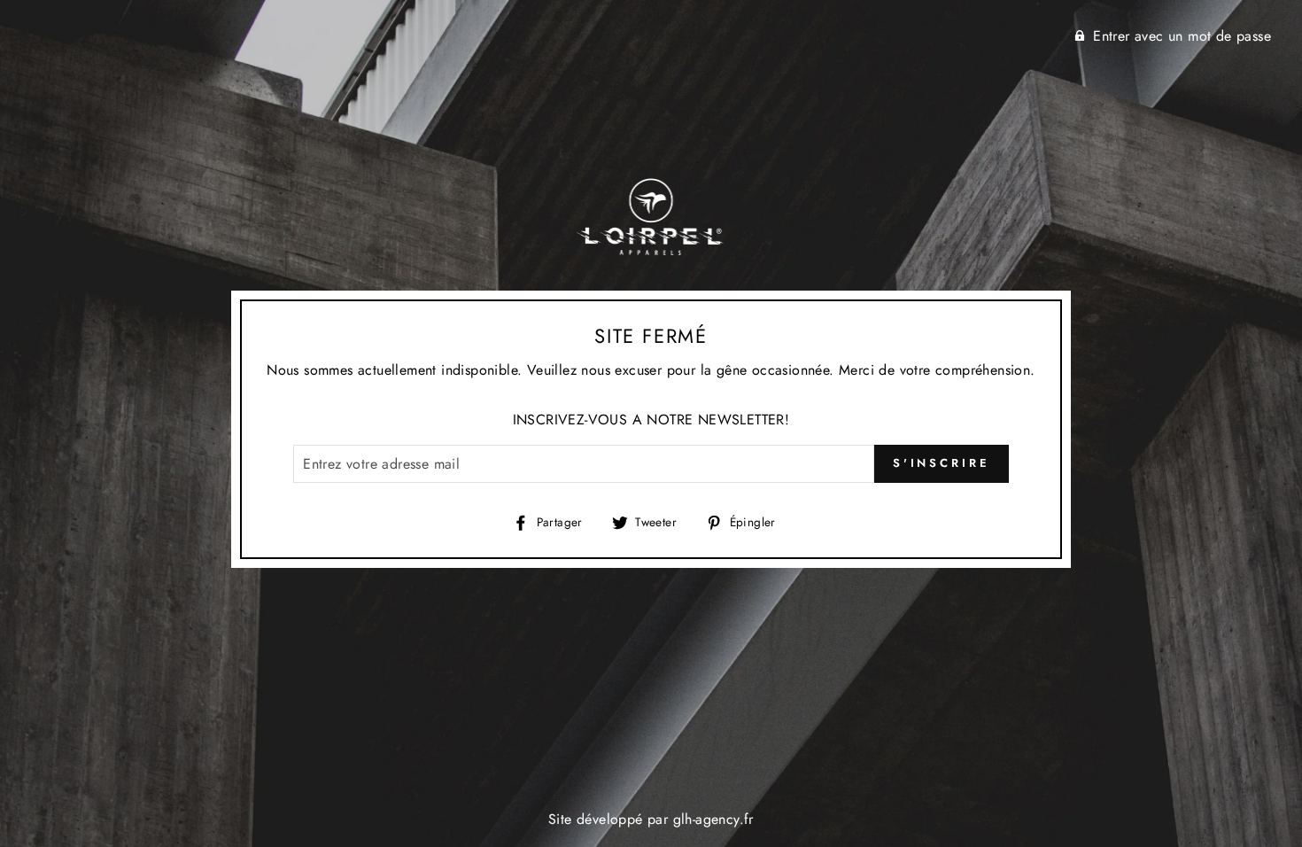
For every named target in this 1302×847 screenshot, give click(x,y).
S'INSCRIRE (941, 463)
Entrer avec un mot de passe (1182, 36)
